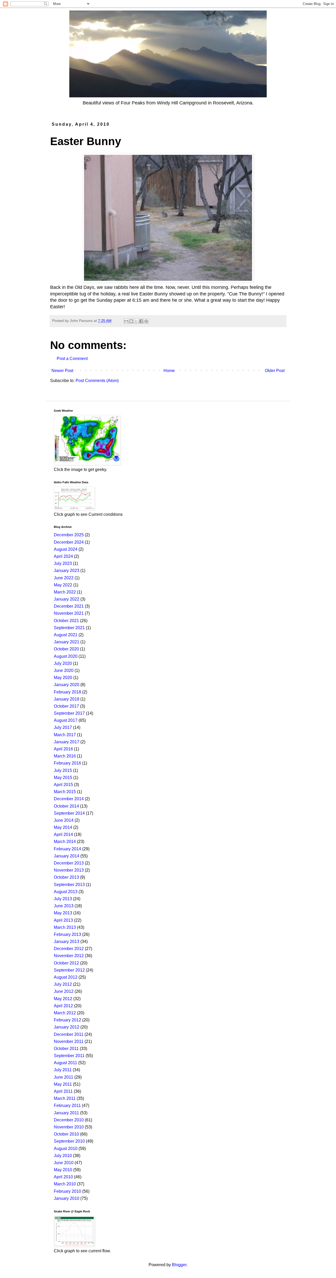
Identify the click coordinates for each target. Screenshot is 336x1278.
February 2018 (67, 692)
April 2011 (63, 1091)
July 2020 (63, 663)
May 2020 (63, 677)
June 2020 (64, 670)
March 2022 (65, 592)
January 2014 (66, 856)
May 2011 (63, 1084)
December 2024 (69, 542)
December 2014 (69, 799)
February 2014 (67, 849)
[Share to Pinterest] (146, 321)
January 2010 (66, 1198)
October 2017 (66, 706)
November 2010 (69, 1127)
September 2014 (69, 813)
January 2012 (66, 1027)
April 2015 (63, 784)
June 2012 (64, 991)
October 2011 (66, 1048)
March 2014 (65, 841)
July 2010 (63, 1155)
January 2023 (66, 570)
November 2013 (69, 870)
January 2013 (66, 941)
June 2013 (64, 906)
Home (169, 370)
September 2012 (69, 970)
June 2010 (64, 1162)
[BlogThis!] (131, 321)
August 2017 (65, 720)
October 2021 (66, 620)
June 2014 (64, 820)
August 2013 (65, 891)
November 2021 (69, 613)
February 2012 (67, 1020)
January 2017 (66, 742)
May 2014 (63, 827)
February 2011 (67, 1105)
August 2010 (65, 1148)
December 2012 (69, 948)
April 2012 (63, 1006)
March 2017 (65, 735)
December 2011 (68, 1034)
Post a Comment (72, 358)
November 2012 (69, 955)
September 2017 (69, 713)
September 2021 (69, 627)
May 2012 (63, 998)
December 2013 (69, 863)
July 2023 (63, 563)
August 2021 (65, 635)
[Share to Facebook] (141, 321)
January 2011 (66, 1113)
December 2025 (69, 535)
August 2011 (65, 1062)
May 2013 (63, 913)
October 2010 (66, 1134)
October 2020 (66, 649)
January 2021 (66, 642)
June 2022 (64, 578)
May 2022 (63, 585)
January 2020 (66, 684)
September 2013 (69, 884)
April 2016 (63, 749)
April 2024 (63, 556)
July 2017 (63, 727)
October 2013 (66, 877)
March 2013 (65, 927)
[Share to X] (136, 321)
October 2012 (66, 963)
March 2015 (65, 791)
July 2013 (63, 899)
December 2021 (69, 606)
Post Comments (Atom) (97, 380)
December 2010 (69, 1120)
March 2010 (65, 1184)
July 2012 (63, 984)
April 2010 (63, 1177)
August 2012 (65, 977)
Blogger (179, 1265)
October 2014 (66, 806)
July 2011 (63, 1070)
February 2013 (67, 934)
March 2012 (65, 1013)
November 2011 (68, 1041)
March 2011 (65, 1098)
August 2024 (65, 549)
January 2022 (66, 599)
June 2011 (63, 1077)
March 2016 (65, 756)
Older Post (275, 370)
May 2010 (63, 1170)
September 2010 (69, 1141)
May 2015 (63, 777)
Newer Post (62, 370)
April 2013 (63, 920)
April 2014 (63, 834)
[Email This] (126, 321)
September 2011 (69, 1055)
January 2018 (66, 699)
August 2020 (65, 656)
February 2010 (67, 1191)
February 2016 (67, 763)
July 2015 (63, 770)
